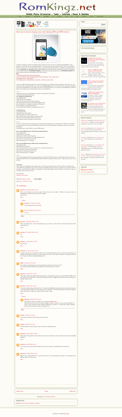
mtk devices (37, 16)
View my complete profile (87, 172)
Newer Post (19, 391)
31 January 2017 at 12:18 (29, 263)
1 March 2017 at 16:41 (31, 286)
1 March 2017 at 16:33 (31, 273)
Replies (24, 200)
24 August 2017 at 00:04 (31, 333)
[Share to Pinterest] (41, 179)
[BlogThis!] (36, 179)
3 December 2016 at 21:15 (32, 189)
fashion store (84, 120)
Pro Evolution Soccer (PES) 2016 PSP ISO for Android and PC (96, 104)
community (27, 16)
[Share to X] (38, 179)
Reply (21, 197)
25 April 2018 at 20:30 (31, 344)
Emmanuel (23, 353)
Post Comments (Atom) (49, 396)
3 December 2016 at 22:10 (32, 221)
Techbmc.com (53, 301)
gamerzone (83, 128)
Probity (22, 315)
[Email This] (34, 179)
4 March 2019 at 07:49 (31, 353)
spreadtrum (46, 16)
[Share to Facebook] (39, 179)
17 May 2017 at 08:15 (35, 203)
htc (72, 16)
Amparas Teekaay (88, 169)
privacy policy (100, 16)
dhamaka (83, 145)
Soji (25, 210)
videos (91, 16)
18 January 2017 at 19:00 (32, 250)
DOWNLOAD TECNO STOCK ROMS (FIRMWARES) (95, 93)
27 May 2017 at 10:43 (30, 315)
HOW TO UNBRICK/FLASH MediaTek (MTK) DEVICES (95, 70)
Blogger (67, 413)
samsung (59, 16)
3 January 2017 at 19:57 (31, 241)
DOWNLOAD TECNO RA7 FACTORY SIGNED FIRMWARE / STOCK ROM (96, 60)
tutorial (30, 181)
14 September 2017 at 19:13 (34, 210)
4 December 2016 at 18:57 (32, 232)
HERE (39, 205)
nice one (26, 212)
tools (77, 16)
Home (20, 16)
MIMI (21, 263)
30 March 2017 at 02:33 (35, 299)
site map (84, 16)
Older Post (73, 391)
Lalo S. (83, 154)
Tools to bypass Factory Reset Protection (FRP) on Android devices (96, 82)
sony (66, 16)
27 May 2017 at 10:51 (30, 324)
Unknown (22, 189)
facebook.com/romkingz (22, 175)
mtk (21, 181)
